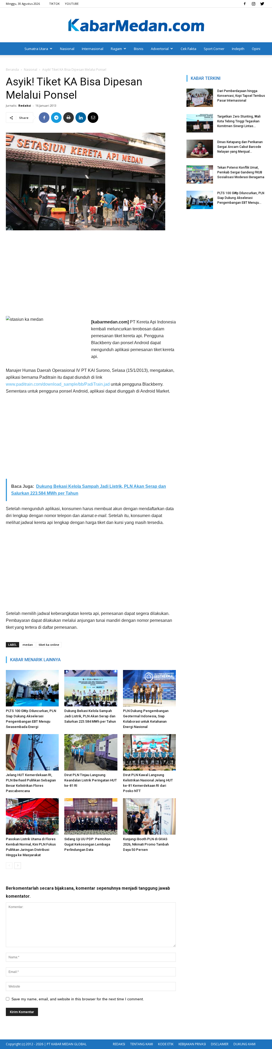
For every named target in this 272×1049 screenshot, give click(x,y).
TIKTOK (54, 4)
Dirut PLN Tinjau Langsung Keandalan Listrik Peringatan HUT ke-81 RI (90, 780)
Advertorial (160, 48)
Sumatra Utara (36, 48)
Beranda (12, 69)
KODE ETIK (165, 1044)
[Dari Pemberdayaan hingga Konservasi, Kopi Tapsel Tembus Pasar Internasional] (199, 98)
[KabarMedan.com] (136, 25)
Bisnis (138, 48)
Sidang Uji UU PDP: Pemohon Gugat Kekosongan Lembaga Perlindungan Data (87, 844)
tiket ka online (49, 645)
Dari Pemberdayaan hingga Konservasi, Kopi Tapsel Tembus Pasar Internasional (241, 95)
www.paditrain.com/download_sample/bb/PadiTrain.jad (58, 384)
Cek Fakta (188, 48)
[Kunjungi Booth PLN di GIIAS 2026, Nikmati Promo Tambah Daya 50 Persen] (149, 816)
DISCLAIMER (219, 1044)
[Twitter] (262, 3)
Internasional (92, 48)
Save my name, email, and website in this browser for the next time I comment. (77, 999)
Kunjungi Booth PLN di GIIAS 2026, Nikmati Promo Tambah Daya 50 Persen (146, 844)
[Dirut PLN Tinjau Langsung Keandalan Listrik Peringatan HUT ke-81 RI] (90, 752)
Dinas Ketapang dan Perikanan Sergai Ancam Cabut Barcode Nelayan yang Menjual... (240, 146)
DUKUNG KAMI (244, 1044)
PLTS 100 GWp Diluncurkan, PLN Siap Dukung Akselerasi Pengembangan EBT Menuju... (240, 198)
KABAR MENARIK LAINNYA (35, 659)
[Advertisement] (91, 274)
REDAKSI (119, 1044)
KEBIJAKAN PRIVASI (192, 1044)
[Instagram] (253, 3)
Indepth (238, 48)
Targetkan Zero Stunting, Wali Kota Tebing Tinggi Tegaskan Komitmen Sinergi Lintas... (239, 121)
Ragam (116, 48)
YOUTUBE (72, 4)
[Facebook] (245, 3)
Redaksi (24, 105)
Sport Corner (214, 48)
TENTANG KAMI (141, 1044)
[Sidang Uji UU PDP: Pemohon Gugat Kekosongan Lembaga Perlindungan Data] (90, 816)
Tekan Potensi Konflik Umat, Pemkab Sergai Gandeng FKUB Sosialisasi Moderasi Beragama (240, 172)
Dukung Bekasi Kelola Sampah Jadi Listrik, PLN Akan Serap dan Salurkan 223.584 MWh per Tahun (90, 716)
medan (28, 645)
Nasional (67, 48)
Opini (256, 48)
